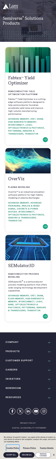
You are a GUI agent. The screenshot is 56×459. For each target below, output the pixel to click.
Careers (11, 369)
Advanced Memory (18, 119)
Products (13, 351)
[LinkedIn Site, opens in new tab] (28, 411)
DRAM (40, 119)
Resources (13, 397)
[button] (28, 342)
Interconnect (16, 125)
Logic (29, 125)
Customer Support (19, 360)
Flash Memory (16, 298)
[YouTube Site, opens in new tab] (36, 411)
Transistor (31, 134)
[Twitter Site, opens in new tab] (20, 411)
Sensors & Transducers (22, 218)
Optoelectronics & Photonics (26, 128)
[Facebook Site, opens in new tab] (12, 411)
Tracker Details (47, 448)
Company (12, 342)
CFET (33, 119)
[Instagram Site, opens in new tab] (44, 411)
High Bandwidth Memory (22, 122)
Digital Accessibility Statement (29, 428)
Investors (13, 379)
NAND (11, 304)
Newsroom (13, 388)
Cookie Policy (12, 448)
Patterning (14, 131)
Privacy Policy (29, 448)
